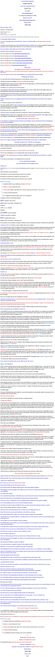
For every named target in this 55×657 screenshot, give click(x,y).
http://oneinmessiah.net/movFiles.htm (24, 63)
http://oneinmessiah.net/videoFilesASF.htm (24, 60)
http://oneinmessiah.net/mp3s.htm (19, 65)
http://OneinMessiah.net (27, 13)
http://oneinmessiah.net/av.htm (21, 56)
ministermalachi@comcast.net (29, 20)
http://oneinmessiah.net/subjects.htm (22, 53)
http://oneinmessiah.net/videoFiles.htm (23, 58)
